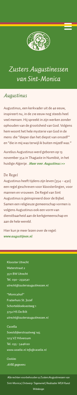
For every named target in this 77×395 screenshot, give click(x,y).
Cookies (11, 358)
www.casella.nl (16, 349)
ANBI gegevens (16, 364)
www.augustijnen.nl (18, 236)
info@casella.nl (37, 349)
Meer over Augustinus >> (47, 163)
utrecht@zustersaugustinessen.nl (28, 285)
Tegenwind (39, 383)
